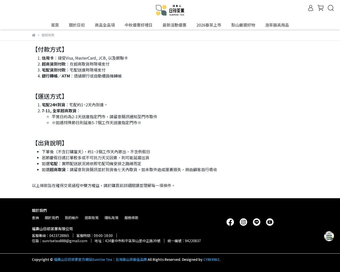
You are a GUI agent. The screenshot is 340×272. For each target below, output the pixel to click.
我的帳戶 (72, 217)
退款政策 (92, 217)
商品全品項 (105, 25)
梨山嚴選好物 (243, 25)
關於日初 (77, 25)
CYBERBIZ (211, 259)
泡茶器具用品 (277, 25)
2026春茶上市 (208, 25)
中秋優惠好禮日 (139, 25)
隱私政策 (111, 217)
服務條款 (131, 217)
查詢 (35, 217)
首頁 (55, 25)
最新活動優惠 (174, 25)
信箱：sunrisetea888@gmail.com (59, 240)
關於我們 (52, 217)
